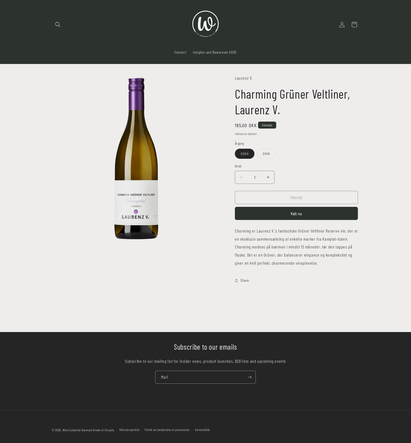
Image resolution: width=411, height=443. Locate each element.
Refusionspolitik (129, 430)
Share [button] (244, 280)
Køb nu (296, 213)
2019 (269, 155)
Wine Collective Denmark (77, 430)
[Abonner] (249, 377)
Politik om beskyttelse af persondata (167, 430)
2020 (247, 155)
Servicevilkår (202, 430)
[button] (58, 24)
